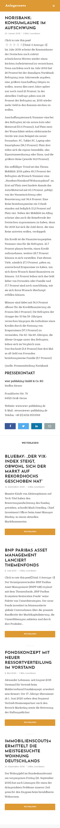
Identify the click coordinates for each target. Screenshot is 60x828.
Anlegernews (15, 5)
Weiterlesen (30, 532)
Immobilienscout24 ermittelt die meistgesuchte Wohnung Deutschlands (28, 751)
